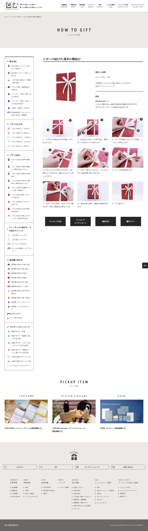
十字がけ (49, 139)
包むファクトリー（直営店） (106, 490)
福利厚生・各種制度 (80, 499)
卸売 (26, 487)
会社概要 (14, 487)
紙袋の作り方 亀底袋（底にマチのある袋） (21, 337)
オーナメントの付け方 (18, 244)
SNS (145, 265)
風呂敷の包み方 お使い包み (20, 264)
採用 (100, 6)
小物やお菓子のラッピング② (21, 361)
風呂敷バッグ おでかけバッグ (20, 308)
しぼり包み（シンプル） (19, 235)
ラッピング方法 (123, 6)
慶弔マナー (130, 221)
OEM (27, 490)
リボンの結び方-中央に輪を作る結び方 (20, 210)
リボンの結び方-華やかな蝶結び (20, 175)
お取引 (99, 493)
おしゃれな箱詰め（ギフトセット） (21, 249)
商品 (98, 487)
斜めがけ (58, 139)
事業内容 (73, 6)
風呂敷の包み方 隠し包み (19, 269)
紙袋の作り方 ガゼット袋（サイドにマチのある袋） (20, 344)
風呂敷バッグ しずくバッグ (20, 302)
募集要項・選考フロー (81, 503)
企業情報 (64, 6)
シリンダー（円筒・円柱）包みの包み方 (21, 95)
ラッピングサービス (31, 496)
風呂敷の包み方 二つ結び (19, 286)
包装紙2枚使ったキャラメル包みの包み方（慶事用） (20, 114)
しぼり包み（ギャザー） (19, 239)
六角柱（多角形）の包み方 (20, 108)
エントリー (77, 509)
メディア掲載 (64, 487)
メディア (91, 6)
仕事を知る (77, 493)
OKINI (45, 493)
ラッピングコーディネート (128, 490)
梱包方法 (105, 221)
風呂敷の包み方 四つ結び (19, 282)
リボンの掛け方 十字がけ (20, 129)
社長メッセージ (78, 487)
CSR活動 (15, 493)
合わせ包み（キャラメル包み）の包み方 (20, 67)
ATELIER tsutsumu (49, 490)
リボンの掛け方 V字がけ (20, 146)
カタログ (20, 467)
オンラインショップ (138, 6)
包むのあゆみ (16, 496)
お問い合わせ (128, 467)
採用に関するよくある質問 (82, 506)
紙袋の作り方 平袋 (18, 331)
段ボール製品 (29, 493)
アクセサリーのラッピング (20, 365)
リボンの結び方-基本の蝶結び (20, 161)
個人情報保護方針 (11, 525)
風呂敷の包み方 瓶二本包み (20, 298)
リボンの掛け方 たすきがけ (21, 142)
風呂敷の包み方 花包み (19, 277)
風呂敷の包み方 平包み (19, 273)
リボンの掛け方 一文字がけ (21, 137)
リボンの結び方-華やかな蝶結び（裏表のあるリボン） (20, 182)
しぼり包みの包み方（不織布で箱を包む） (21, 81)
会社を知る (77, 490)
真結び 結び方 (16, 313)
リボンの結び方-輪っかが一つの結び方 (20, 196)
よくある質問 (110, 6)
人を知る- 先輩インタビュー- (83, 496)
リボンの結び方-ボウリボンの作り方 (20, 203)
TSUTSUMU (47, 487)
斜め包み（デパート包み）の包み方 (21, 74)
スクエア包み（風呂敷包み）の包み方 (21, 88)
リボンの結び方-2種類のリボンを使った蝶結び (21, 189)
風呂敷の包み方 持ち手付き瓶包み (20, 292)
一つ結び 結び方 (16, 318)
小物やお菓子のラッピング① (21, 357)
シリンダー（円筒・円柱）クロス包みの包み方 (21, 102)
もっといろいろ (102, 503)
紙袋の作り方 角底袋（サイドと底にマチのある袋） (20, 351)
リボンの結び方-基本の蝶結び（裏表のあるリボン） (20, 168)
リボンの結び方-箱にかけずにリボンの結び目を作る (20, 217)
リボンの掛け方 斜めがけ (20, 133)
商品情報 (82, 6)
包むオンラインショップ (104, 86)
